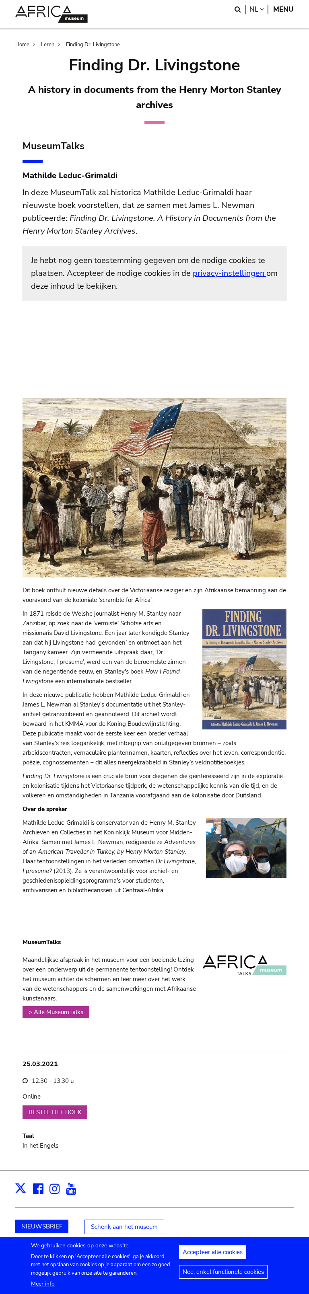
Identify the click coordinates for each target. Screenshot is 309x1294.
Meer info (43, 1284)
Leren (47, 44)
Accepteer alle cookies (213, 1252)
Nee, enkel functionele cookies (223, 1272)
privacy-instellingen (229, 273)
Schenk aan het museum (124, 1227)
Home (22, 44)
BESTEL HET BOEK (55, 1112)
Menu (283, 9)
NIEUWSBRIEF (41, 1226)
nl (258, 9)
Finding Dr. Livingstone (93, 44)
